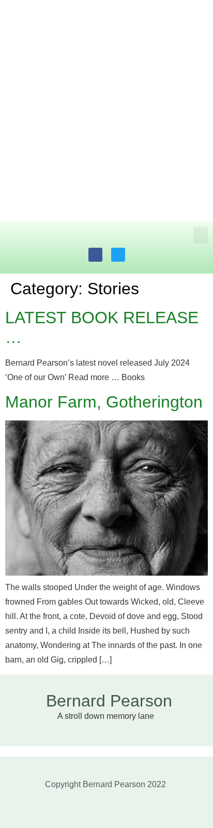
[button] (200, 235)
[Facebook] (95, 255)
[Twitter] (118, 255)
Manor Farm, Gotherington (104, 402)
